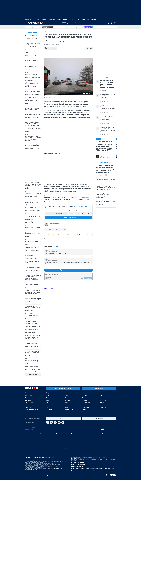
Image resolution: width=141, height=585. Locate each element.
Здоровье (48, 412)
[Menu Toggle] (26, 23)
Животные (49, 409)
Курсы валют (72, 19)
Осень (83, 398)
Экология (101, 402)
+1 (86, 266)
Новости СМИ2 (48, 288)
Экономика (102, 405)
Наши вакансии (29, 405)
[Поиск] (108, 23)
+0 (86, 256)
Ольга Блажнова (54, 223)
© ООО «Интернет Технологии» (48, 475)
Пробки (79, 19)
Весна (47, 400)
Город (47, 402)
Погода (44, 19)
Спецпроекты (102, 407)
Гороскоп (64, 19)
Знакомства (38, 19)
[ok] (55, 422)
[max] (59, 422)
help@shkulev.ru (34, 469)
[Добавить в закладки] (87, 48)
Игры (87, 19)
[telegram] (47, 422)
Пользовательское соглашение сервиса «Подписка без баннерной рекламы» (87, 470)
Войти (49, 278)
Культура (67, 400)
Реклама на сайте (29, 395)
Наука (66, 407)
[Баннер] (47, 27)
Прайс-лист (28, 398)
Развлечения (85, 407)
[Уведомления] (111, 23)
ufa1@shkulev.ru (41, 467)
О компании (28, 400)
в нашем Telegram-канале (80, 206)
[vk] (51, 422)
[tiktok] (62, 422)
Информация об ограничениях (77, 462)
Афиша (59, 19)
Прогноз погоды (49, 229)
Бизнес (48, 398)
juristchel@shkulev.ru (58, 468)
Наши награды (29, 402)
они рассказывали (84, 197)
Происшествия (86, 402)
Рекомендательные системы (77, 466)
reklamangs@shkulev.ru (76, 458)
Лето (66, 402)
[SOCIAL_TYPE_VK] (71, 213)
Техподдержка (28, 407)
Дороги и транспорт (51, 405)
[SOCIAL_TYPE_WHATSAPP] (83, 213)
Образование (68, 412)
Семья (83, 412)
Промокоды (93, 19)
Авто (47, 395)
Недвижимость (29, 19)
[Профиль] (115, 23)
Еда (47, 407)
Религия (84, 409)
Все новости (33, 33)
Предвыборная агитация (31, 409)
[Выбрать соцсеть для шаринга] (91, 48)
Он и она (84, 395)
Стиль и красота (103, 398)
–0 (90, 256)
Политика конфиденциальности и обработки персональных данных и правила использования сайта (92, 468)
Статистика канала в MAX (31, 412)
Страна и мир (102, 400)
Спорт (100, 395)
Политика (84, 400)
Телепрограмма (52, 19)
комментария (52, 48)
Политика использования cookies (78, 464)
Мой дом (67, 405)
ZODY (83, 19)
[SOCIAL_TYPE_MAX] (89, 213)
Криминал (68, 398)
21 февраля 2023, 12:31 (49, 44)
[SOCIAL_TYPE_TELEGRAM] (77, 213)
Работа (84, 405)
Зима (66, 395)
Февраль (58, 229)
